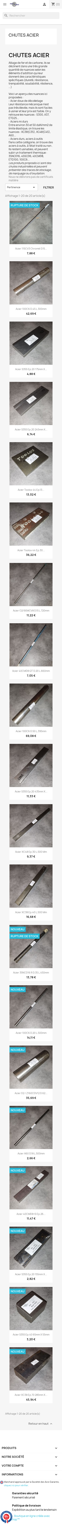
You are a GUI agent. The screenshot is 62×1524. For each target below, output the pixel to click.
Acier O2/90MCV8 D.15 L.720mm (31, 610)
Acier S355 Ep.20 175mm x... (31, 369)
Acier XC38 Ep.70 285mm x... (31, 1394)
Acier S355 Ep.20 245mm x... (31, 429)
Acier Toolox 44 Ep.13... (31, 489)
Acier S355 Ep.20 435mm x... (31, 791)
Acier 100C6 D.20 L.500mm (31, 1032)
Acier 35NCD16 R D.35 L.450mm (31, 972)
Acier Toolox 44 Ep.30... (31, 550)
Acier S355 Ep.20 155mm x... (31, 1274)
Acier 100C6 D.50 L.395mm (31, 731)
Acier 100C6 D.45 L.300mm (31, 309)
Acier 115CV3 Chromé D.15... (31, 248)
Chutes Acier (24, 35)
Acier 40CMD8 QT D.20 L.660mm (31, 670)
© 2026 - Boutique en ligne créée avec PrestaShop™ (26, 1517)
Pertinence (21, 187)
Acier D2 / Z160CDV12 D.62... (31, 1093)
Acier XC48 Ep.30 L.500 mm (31, 851)
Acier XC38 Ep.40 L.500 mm (31, 912)
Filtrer (48, 187)
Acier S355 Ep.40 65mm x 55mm (31, 1334)
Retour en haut (40, 1424)
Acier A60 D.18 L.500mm (31, 1153)
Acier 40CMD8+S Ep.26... (31, 1214)
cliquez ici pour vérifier (16, 1485)
